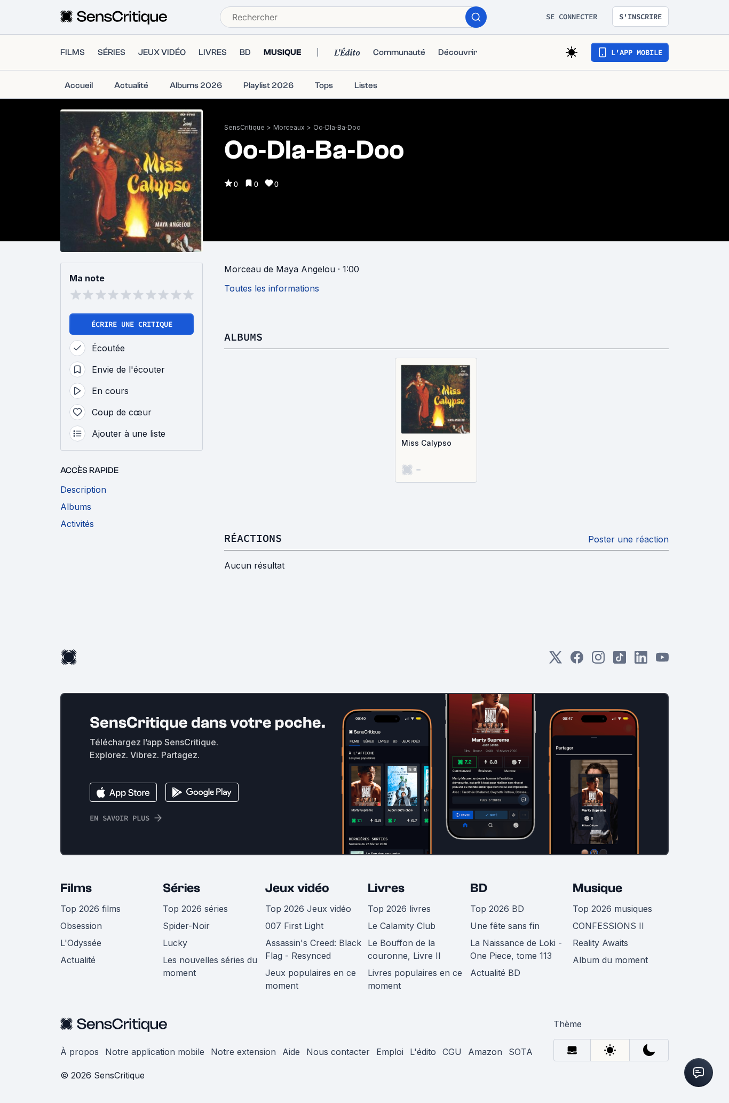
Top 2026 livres (399, 908)
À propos (79, 1051)
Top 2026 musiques (612, 908)
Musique (597, 888)
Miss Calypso (426, 442)
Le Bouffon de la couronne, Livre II (404, 949)
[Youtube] (662, 660)
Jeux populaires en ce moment (310, 979)
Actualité (78, 960)
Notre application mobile (154, 1051)
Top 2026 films (90, 908)
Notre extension (243, 1051)
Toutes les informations (271, 288)
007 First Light (294, 925)
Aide (291, 1051)
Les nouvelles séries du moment (210, 966)
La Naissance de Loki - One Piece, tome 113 (516, 949)
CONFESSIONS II (608, 925)
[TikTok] (619, 660)
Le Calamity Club (401, 925)
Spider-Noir (186, 925)
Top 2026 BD (497, 908)
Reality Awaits (600, 942)
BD (478, 888)
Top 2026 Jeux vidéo (308, 908)
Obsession (81, 925)
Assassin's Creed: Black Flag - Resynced (313, 949)
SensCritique (244, 127)
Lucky (175, 942)
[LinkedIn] (641, 660)
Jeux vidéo (297, 888)
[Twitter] (555, 660)
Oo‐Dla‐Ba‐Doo (337, 127)
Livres (386, 888)
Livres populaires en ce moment (415, 979)
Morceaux (289, 127)
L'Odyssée (80, 942)
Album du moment (610, 960)
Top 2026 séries (195, 908)
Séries (181, 888)
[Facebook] (576, 660)
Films (76, 888)
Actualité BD (495, 972)
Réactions (253, 538)
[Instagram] (598, 660)
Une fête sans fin (505, 925)
